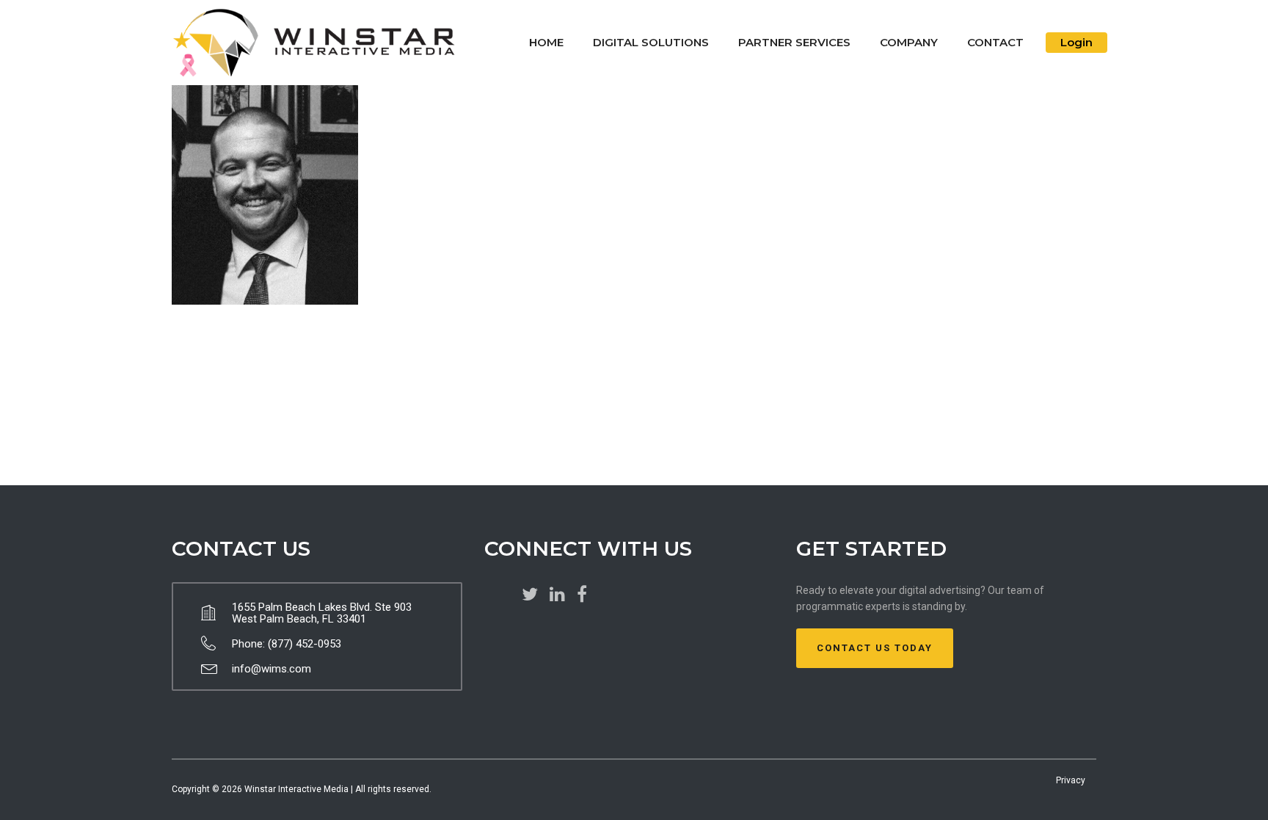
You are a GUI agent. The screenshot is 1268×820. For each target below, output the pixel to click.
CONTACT (995, 42)
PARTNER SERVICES (794, 42)
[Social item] (530, 595)
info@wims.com (271, 668)
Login (1076, 42)
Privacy (1070, 780)
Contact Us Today (875, 647)
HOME (546, 42)
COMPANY (909, 42)
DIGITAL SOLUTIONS (651, 42)
